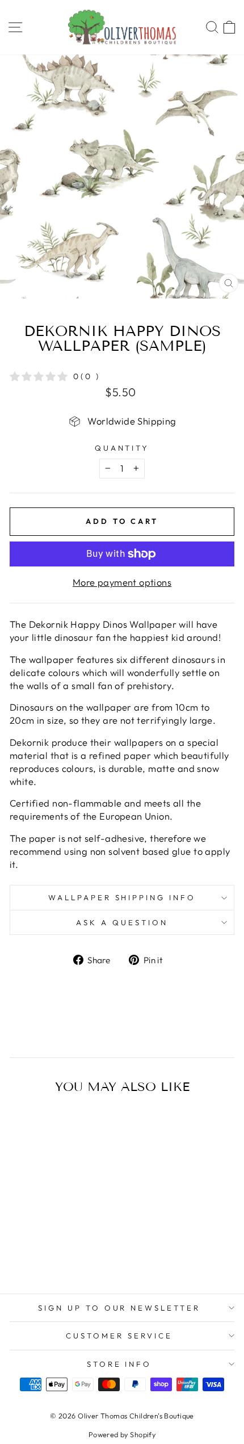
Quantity (122, 447)
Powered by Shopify (122, 1434)
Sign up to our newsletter (119, 1307)
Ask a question (122, 922)
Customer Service (119, 1335)
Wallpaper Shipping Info (122, 897)
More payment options (122, 582)
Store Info (119, 1364)
